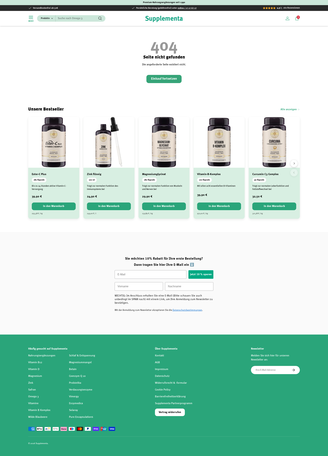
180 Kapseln (39, 180)
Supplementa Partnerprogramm (173, 403)
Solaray (73, 410)
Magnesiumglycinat (154, 174)
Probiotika (75, 383)
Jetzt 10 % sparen (201, 274)
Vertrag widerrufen (170, 412)
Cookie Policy (162, 389)
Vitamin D (33, 369)
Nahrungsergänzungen (41, 355)
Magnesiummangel (80, 362)
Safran (32, 389)
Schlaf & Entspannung (82, 355)
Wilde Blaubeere (37, 417)
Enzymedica (76, 403)
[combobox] (71, 18)
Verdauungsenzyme (80, 389)
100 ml (92, 180)
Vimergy (74, 396)
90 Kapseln (259, 180)
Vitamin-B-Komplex (209, 174)
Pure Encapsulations (81, 417)
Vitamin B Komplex (39, 410)
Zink (30, 383)
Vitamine (33, 403)
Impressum (161, 369)
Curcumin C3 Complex (265, 174)
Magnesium (35, 376)
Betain (73, 369)
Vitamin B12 (35, 362)
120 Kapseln (204, 180)
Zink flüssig (94, 174)
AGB (157, 362)
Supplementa (42, 444)
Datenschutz (162, 376)
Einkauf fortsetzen (164, 79)
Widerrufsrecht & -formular (171, 383)
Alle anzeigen (289, 109)
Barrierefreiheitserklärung (170, 396)
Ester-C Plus (39, 174)
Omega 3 (33, 396)
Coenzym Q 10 (77, 376)
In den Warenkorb (53, 206)
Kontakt (159, 355)
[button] (297, 18)
